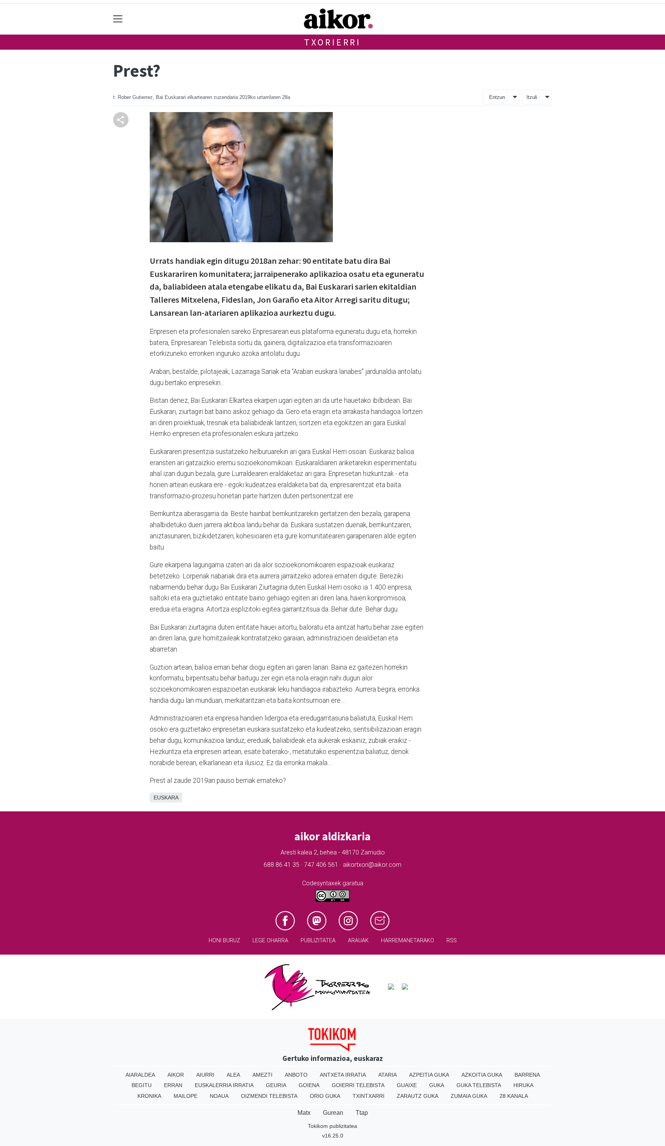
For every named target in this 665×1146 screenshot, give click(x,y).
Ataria (387, 1075)
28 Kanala (514, 1096)
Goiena (309, 1085)
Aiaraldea (140, 1075)
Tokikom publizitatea (332, 1126)
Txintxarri (368, 1096)
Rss (451, 940)
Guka (436, 1085)
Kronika (149, 1096)
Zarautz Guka (417, 1096)
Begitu (142, 1085)
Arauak (358, 940)
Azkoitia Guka (481, 1075)
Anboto (296, 1075)
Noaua (219, 1096)
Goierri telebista (358, 1085)
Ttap (362, 1112)
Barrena (527, 1075)
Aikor (175, 1075)
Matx (304, 1112)
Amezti (262, 1075)
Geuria (276, 1085)
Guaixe (407, 1085)
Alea (233, 1075)
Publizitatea (318, 940)
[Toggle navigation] (118, 19)
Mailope (185, 1096)
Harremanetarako (407, 940)
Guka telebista (478, 1085)
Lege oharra (270, 940)
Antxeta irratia (343, 1075)
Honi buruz (224, 940)
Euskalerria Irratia (224, 1085)
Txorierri (332, 42)
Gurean (333, 1112)
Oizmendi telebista (269, 1096)
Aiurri (205, 1075)
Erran (173, 1085)
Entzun (497, 97)
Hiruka (523, 1085)
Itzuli (531, 97)
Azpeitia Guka (429, 1075)
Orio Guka (325, 1096)
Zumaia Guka (469, 1096)
